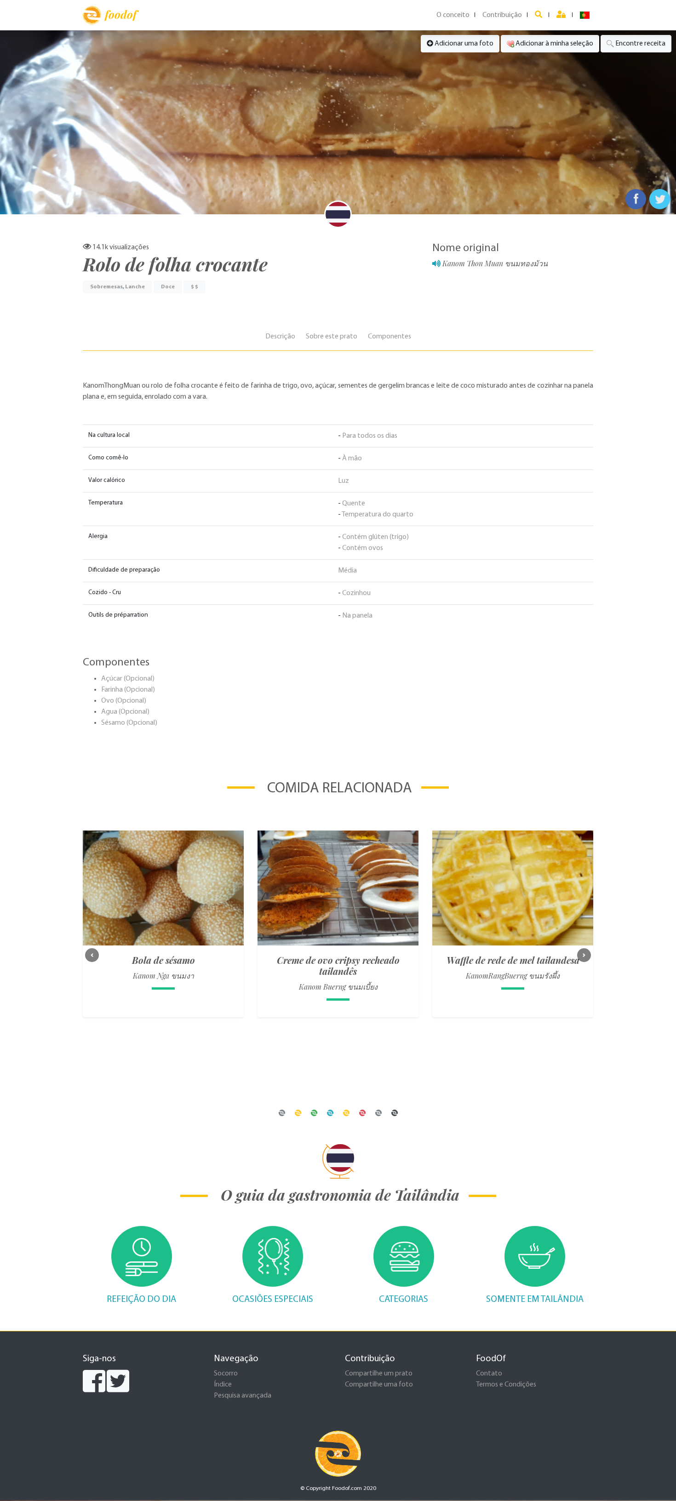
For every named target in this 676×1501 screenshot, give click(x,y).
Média (347, 570)
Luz (343, 481)
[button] (92, 955)
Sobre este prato (331, 336)
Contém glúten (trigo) (375, 537)
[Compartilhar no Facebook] (635, 199)
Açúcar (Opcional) (128, 678)
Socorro (226, 1373)
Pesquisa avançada (242, 1395)
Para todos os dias (369, 436)
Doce (168, 287)
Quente (353, 503)
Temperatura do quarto (377, 514)
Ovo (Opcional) (123, 701)
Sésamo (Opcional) (129, 723)
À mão (352, 458)
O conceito (453, 15)
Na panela (357, 615)
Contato (489, 1373)
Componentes (389, 336)
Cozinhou (356, 593)
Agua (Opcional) (125, 712)
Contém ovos (362, 548)
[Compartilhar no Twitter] (659, 199)
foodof (121, 14)
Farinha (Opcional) (128, 689)
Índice (223, 1384)
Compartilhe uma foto (379, 1384)
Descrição (280, 336)
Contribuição (502, 15)
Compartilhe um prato (378, 1373)
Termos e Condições (506, 1384)
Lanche (135, 287)
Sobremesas (106, 287)
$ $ (194, 287)
